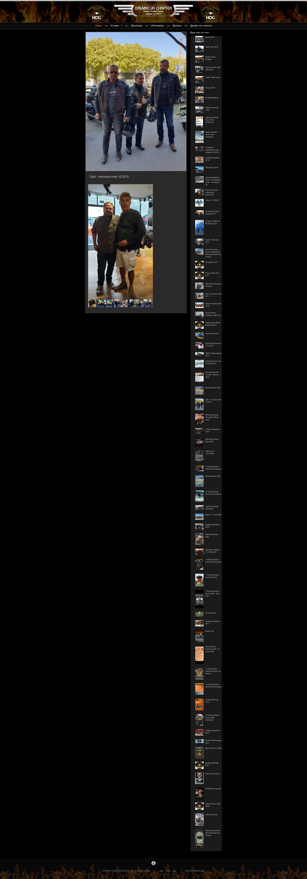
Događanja (136, 25)
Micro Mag (200, 870)
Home (98, 25)
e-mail (167, 870)
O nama (115, 25)
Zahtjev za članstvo (201, 25)
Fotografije (157, 25)
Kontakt (177, 25)
